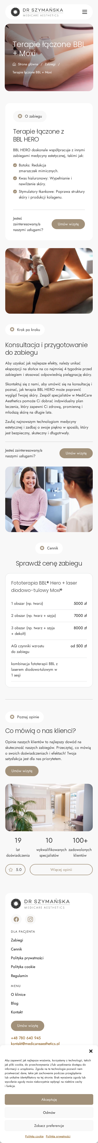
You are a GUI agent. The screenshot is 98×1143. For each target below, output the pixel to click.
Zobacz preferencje (49, 1125)
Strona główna (28, 64)
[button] (90, 1051)
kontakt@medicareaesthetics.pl (35, 1043)
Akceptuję (49, 1099)
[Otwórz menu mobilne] (84, 12)
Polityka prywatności (58, 1136)
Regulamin (19, 975)
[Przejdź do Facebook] (16, 919)
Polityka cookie (34, 1136)
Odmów (49, 1112)
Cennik (16, 949)
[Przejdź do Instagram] (30, 919)
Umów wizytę (68, 224)
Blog (14, 1003)
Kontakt (17, 1012)
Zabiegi (50, 64)
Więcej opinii (61, 869)
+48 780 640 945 (26, 1038)
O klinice (18, 994)
